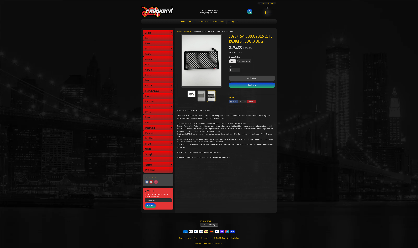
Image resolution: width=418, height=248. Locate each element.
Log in (262, 3)
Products (187, 31)
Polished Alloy (245, 61)
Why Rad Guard (204, 21)
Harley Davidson (159, 91)
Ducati (159, 75)
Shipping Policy (233, 238)
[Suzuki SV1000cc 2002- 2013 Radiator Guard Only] (191, 93)
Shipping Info (233, 21)
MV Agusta (159, 133)
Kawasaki (159, 118)
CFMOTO (159, 70)
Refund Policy (219, 238)
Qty (230, 66)
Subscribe (150, 205)
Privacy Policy (206, 238)
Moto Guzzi (159, 128)
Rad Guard (208, 243)
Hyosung (159, 107)
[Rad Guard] (157, 11)
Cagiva (159, 54)
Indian (159, 112)
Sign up (270, 3)
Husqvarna (159, 102)
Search (182, 238)
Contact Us (192, 21)
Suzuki (159, 149)
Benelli (159, 38)
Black (233, 61)
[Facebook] (147, 182)
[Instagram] (156, 182)
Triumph (159, 154)
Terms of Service (193, 238)
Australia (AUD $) (208, 225)
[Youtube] (151, 182)
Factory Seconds (219, 21)
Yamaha (159, 165)
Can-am (159, 59)
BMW (159, 44)
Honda (159, 96)
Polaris (159, 144)
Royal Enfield (159, 139)
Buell (159, 49)
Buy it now (252, 85)
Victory (159, 160)
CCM (159, 65)
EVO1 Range (159, 170)
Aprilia (159, 33)
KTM (159, 123)
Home (183, 21)
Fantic (159, 81)
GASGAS (159, 86)
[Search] (249, 11)
